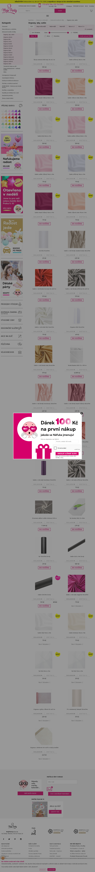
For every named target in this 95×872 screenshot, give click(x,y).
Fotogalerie (53, 861)
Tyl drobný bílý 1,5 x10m (77, 518)
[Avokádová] (12, 124)
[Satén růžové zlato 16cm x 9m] (77, 209)
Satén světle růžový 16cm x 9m (44, 174)
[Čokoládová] (19, 120)
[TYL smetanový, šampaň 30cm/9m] (77, 706)
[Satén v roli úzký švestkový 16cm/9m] (44, 475)
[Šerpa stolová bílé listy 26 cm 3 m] (44, 56)
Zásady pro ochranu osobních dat (10, 853)
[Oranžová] (9, 117)
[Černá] (19, 117)
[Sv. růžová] (5, 114)
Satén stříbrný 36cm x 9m (77, 59)
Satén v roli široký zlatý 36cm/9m (44, 365)
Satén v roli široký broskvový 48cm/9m (44, 403)
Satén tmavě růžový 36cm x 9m (44, 98)
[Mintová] (5, 127)
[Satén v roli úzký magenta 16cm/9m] (77, 592)
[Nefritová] (2, 124)
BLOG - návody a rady (56, 858)
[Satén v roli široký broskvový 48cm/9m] (44, 400)
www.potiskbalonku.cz (39, 868)
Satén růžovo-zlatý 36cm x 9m (77, 98)
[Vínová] (15, 117)
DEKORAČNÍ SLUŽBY (9, 328)
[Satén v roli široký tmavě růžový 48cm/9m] (77, 400)
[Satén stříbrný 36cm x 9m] (77, 56)
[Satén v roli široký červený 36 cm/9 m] (44, 286)
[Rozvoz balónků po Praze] (12, 255)
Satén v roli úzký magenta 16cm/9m (77, 595)
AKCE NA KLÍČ (7, 336)
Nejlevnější (53, 26)
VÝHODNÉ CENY (8, 320)
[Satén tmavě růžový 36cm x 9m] (44, 95)
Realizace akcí (33, 858)
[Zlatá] (12, 120)
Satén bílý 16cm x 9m (44, 633)
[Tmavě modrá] (19, 127)
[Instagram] (21, 839)
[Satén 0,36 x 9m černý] (77, 553)
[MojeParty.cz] (12, 826)
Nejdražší (62, 26)
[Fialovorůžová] (19, 111)
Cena (45, 32)
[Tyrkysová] (9, 127)
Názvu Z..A (81, 26)
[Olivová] (9, 124)
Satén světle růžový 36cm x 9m (77, 136)
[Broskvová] (2, 117)
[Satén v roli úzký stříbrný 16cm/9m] (77, 477)
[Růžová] (9, 114)
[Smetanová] (2, 120)
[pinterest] (15, 839)
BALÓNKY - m (53, 856)
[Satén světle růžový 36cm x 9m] (77, 133)
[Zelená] (19, 124)
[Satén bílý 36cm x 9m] (44, 133)
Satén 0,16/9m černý (44, 595)
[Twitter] (9, 839)
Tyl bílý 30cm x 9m (44, 671)
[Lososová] (2, 114)
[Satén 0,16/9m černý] (44, 592)
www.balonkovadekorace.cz (77, 866)
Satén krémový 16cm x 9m (77, 633)
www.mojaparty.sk (28, 866)
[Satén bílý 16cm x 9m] (44, 630)
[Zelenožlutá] (5, 124)
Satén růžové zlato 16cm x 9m (77, 212)
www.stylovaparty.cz (55, 868)
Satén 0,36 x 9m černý (77, 556)
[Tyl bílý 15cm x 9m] (77, 668)
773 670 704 (47, 4)
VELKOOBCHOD (7, 352)
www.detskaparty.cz (60, 866)
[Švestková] (15, 111)
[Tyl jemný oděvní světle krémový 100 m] (44, 515)
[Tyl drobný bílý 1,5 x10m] (77, 515)
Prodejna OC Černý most (77, 861)
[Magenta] (15, 114)
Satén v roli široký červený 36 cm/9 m (44, 289)
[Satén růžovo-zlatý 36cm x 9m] (77, 95)
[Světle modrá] (12, 127)
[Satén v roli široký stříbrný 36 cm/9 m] (77, 286)
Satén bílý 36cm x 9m (44, 136)
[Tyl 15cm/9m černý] (44, 553)
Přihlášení (69, 6)
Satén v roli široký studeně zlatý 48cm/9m (77, 251)
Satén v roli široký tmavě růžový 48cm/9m (77, 403)
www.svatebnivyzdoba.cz (43, 866)
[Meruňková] (5, 117)
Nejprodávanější (41, 26)
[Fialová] (12, 111)
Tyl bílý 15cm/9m (44, 251)
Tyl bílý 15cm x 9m (77, 671)
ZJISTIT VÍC (55, 812)
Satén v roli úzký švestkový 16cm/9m (44, 480)
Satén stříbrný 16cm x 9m (77, 174)
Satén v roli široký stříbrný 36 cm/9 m (77, 289)
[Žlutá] (9, 120)
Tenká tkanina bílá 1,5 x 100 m (77, 365)
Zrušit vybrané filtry (86, 36)
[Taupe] (5, 120)
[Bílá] (2, 111)
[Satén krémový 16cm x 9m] (77, 630)
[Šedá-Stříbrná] (5, 111)
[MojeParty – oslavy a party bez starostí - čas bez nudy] (9, 8)
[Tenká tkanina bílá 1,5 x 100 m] (77, 362)
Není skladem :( (77, 606)
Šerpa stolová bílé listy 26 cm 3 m (44, 59)
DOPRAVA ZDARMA (9, 312)
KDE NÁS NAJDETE (75, 844)
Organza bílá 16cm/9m (77, 327)
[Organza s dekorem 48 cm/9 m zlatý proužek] (44, 744)
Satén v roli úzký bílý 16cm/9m (44, 327)
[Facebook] (3, 839)
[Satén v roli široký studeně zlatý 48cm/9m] (77, 247)
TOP (31, 26)
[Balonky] (12, 170)
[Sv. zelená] (15, 124)
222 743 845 (58, 4)
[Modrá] (15, 127)
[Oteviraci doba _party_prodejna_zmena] (12, 213)
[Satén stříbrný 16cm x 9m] (77, 171)
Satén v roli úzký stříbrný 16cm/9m (77, 480)
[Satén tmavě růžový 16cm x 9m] (44, 209)
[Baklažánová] (19, 114)
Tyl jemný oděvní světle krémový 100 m (44, 518)
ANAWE (65, 871)
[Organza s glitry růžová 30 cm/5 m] (44, 706)
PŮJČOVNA (5, 344)
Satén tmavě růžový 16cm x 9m (44, 212)
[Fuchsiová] (12, 114)
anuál (58, 856)
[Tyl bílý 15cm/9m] (44, 247)
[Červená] (12, 117)
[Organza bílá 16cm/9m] (77, 324)
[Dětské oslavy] (12, 297)
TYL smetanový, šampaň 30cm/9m (77, 709)
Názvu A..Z (72, 26)
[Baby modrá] (2, 127)
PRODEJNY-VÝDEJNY (9, 304)
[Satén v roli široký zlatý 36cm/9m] (44, 362)
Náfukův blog (30, 793)
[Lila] (9, 111)
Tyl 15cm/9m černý (44, 556)
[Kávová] (15, 120)
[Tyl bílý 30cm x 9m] (44, 668)
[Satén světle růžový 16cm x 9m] (44, 171)
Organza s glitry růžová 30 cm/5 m (44, 709)
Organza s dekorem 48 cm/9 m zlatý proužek (44, 747)
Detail (51, 64)
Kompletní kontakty (34, 846)
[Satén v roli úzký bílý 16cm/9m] (44, 324)
